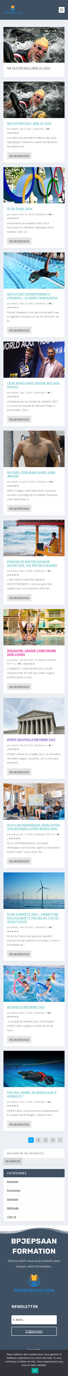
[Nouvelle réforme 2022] (34, 983)
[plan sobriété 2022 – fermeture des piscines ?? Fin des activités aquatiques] (34, 890)
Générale (38, 128)
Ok (35, 1370)
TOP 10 (11, 663)
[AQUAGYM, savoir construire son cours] (34, 627)
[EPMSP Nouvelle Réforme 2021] (34, 716)
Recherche (13, 1161)
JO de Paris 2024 (19, 209)
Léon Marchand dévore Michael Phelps (33, 385)
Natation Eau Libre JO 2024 (28, 68)
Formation (40, 660)
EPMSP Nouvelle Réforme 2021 (31, 740)
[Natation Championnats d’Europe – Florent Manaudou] (34, 270)
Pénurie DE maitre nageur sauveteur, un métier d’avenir (32, 563)
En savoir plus (19, 155)
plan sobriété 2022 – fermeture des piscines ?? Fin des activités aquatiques (33, 918)
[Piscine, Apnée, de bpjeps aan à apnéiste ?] (34, 1069)
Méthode (12, 1208)
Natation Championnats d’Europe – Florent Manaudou (32, 296)
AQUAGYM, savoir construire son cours (31, 652)
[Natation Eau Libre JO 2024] (34, 100)
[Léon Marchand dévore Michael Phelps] (34, 360)
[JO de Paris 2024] (34, 185)
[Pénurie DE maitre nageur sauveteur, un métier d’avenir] (34, 538)
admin (14, 128)
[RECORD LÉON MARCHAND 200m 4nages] (34, 449)
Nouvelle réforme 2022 (26, 1007)
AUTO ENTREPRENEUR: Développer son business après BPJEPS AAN (33, 827)
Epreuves (40, 745)
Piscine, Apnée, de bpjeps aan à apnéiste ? (32, 1094)
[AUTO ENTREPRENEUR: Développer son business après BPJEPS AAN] (34, 801)
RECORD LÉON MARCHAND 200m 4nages (31, 474)
